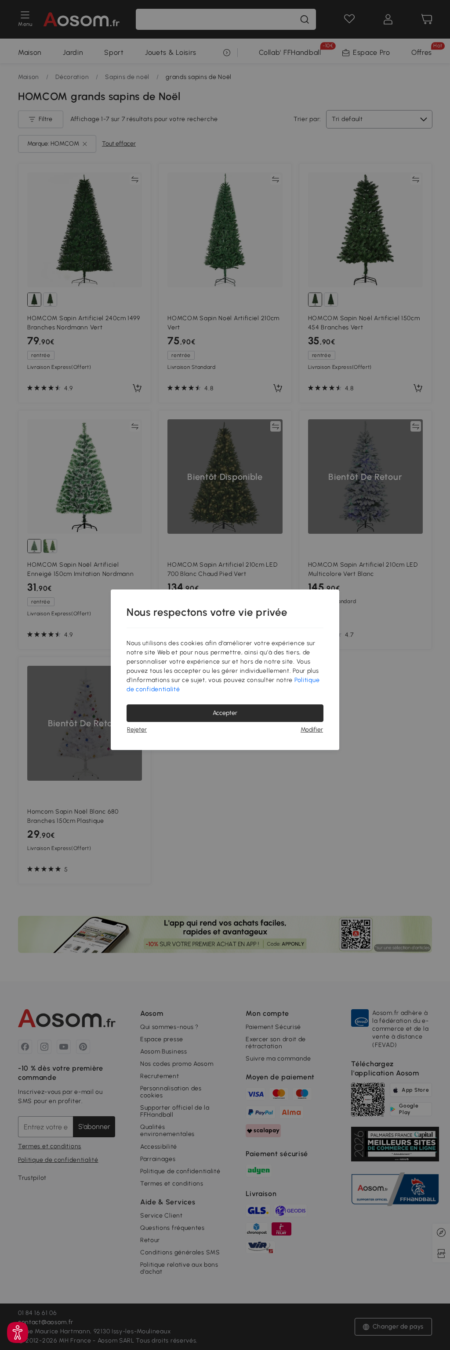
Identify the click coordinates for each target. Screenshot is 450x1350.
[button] (17, 1332)
